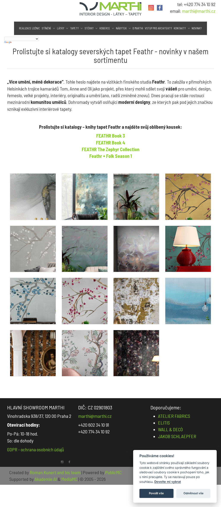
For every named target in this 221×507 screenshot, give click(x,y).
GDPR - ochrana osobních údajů (35, 449)
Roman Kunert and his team (55, 472)
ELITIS (164, 422)
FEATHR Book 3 (110, 135)
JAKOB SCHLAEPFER (177, 436)
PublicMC (113, 472)
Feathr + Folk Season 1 (110, 156)
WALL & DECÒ (170, 429)
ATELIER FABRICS (174, 416)
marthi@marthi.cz (198, 11)
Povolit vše (156, 493)
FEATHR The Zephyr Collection (110, 149)
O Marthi (138, 28)
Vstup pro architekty (158, 28)
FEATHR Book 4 (110, 142)
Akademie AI (46, 479)
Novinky (197, 28)
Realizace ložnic (29, 28)
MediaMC (69, 479)
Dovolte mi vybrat (167, 481)
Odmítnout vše (193, 493)
